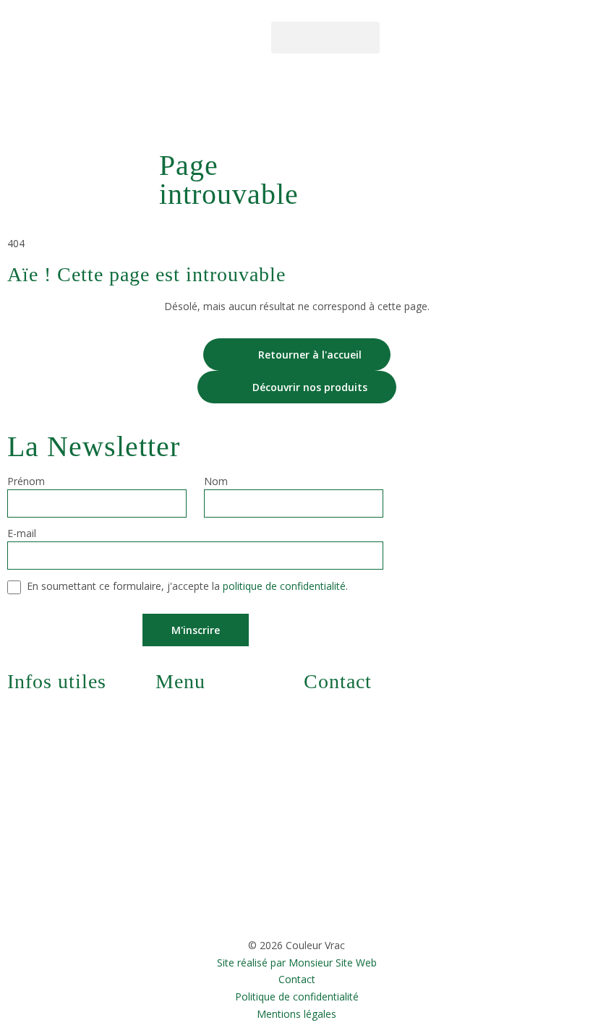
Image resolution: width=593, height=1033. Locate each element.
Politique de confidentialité (297, 997)
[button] (325, 37)
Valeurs (187, 822)
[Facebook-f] (396, 36)
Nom (216, 482)
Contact (296, 980)
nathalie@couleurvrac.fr (375, 712)
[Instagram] (417, 36)
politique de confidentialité (284, 586)
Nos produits (200, 756)
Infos (182, 855)
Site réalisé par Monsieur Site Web (297, 963)
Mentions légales (296, 1014)
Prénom (26, 482)
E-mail (21, 534)
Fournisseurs (200, 789)
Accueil (174, 104)
